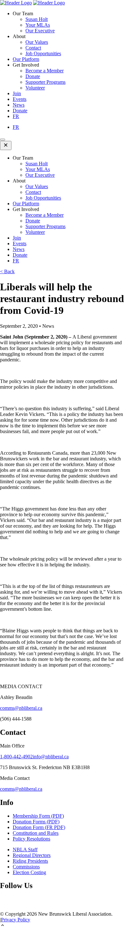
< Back (7, 271)
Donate (32, 76)
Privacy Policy (15, 919)
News (18, 105)
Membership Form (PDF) (38, 816)
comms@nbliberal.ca (21, 708)
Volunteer (35, 87)
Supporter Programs (45, 82)
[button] (62, 926)
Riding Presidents (30, 861)
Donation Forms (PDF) (36, 821)
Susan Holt (36, 19)
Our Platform (26, 59)
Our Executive (40, 30)
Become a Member (44, 70)
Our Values (36, 42)
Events (19, 99)
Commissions (26, 866)
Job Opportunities (43, 53)
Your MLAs (37, 25)
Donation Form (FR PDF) (39, 827)
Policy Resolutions (31, 838)
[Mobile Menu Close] (5, 145)
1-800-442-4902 (16, 756)
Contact (33, 47)
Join (17, 93)
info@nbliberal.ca (51, 756)
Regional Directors (32, 855)
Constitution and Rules (36, 833)
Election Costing (29, 872)
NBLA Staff (25, 849)
